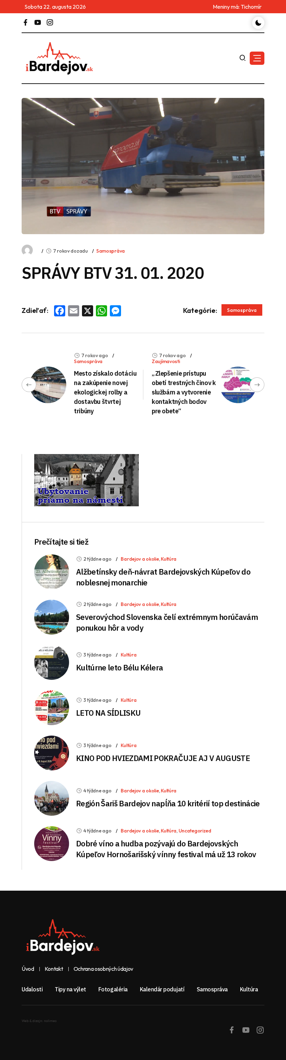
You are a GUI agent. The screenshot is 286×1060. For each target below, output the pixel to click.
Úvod (28, 969)
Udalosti (32, 989)
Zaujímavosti (166, 361)
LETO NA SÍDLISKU (108, 713)
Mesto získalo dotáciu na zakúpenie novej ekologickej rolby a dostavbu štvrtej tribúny (105, 392)
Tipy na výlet (70, 989)
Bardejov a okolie (140, 559)
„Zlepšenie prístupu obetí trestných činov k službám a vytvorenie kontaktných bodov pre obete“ (184, 392)
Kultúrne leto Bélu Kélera (119, 667)
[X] (88, 311)
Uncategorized (195, 831)
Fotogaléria (113, 989)
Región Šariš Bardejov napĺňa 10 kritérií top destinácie (168, 803)
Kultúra (168, 559)
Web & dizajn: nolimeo (39, 1021)
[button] (257, 58)
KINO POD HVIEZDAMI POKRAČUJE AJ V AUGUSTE (163, 758)
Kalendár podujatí (162, 989)
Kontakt (54, 969)
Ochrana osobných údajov (104, 969)
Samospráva (110, 251)
